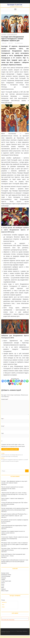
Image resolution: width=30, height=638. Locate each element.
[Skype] (24, 381)
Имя (2, 418)
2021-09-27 (10, 43)
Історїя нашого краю (12, 34)
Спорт (2, 586)
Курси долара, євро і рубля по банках (8, 619)
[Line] (27, 381)
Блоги (2, 584)
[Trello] (19, 381)
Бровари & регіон (5, 631)
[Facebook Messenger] (16, 381)
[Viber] (22, 381)
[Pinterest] (11, 381)
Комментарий (4, 399)
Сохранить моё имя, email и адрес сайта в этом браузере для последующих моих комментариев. (13, 445)
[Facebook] (3, 381)
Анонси (3, 582)
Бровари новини (5, 573)
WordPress (25, 631)
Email (3, 426)
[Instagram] (12, 384)
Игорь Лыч (4, 43)
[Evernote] (18, 384)
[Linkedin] (8, 381)
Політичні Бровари (5, 576)
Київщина (3, 578)
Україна (3, 579)
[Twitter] (5, 381)
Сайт (2, 433)
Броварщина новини (6, 574)
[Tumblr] (9, 384)
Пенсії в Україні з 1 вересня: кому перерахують (12, 498)
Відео (2, 587)
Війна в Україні (4, 590)
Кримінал (3, 589)
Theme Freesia (19, 631)
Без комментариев (19, 43)
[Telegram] (15, 384)
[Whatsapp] (13, 381)
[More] (20, 384)
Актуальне (3, 34)
